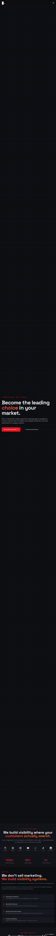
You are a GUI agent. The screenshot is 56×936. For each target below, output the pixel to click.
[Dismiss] (54, 934)
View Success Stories (32, 429)
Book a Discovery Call (10, 429)
